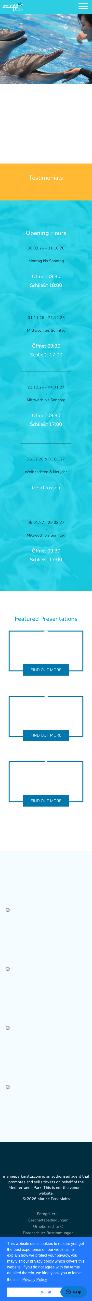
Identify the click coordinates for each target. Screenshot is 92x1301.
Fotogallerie (48, 1214)
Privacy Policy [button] (34, 1280)
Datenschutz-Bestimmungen (48, 1233)
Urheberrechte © (48, 1226)
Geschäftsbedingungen (48, 1220)
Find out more (46, 670)
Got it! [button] (46, 1292)
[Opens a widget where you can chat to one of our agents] (73, 1292)
